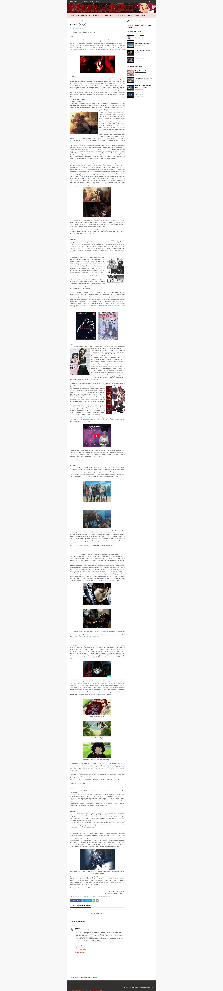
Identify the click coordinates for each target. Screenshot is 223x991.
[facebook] (147, 1)
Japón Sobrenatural (146, 25)
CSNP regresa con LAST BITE (143, 43)
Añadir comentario (80, 952)
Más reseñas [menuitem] (120, 15)
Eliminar (83, 945)
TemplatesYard (77, 990)
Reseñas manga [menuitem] (74, 15)
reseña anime (76, 20)
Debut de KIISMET (140, 58)
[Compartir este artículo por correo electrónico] (97, 900)
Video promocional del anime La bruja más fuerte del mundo (143, 79)
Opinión (97, 1)
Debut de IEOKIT (139, 36)
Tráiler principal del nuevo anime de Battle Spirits (144, 93)
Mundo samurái (131, 27)
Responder (77, 945)
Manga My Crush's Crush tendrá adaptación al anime (143, 71)
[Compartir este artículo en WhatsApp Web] (94, 900)
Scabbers (77, 928)
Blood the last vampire (97, 896)
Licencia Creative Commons (146, 987)
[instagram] (152, 1)
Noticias (91, 1)
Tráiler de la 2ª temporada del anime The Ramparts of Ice (143, 86)
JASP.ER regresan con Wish (142, 50)
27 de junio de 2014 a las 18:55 (83, 929)
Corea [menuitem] (136, 15)
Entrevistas (85, 1)
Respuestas (79, 948)
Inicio (71, 20)
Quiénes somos (134, 987)
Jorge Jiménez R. (75, 28)
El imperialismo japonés (133, 25)
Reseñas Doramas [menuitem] (98, 15)
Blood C (80, 896)
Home (71, 1)
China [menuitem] (143, 15)
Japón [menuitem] (129, 15)
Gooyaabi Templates (96, 990)
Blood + (75, 896)
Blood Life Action (87, 896)
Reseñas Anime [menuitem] (85, 15)
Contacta (126, 987)
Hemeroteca (77, 1)
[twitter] (150, 1)
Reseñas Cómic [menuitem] (109, 15)
